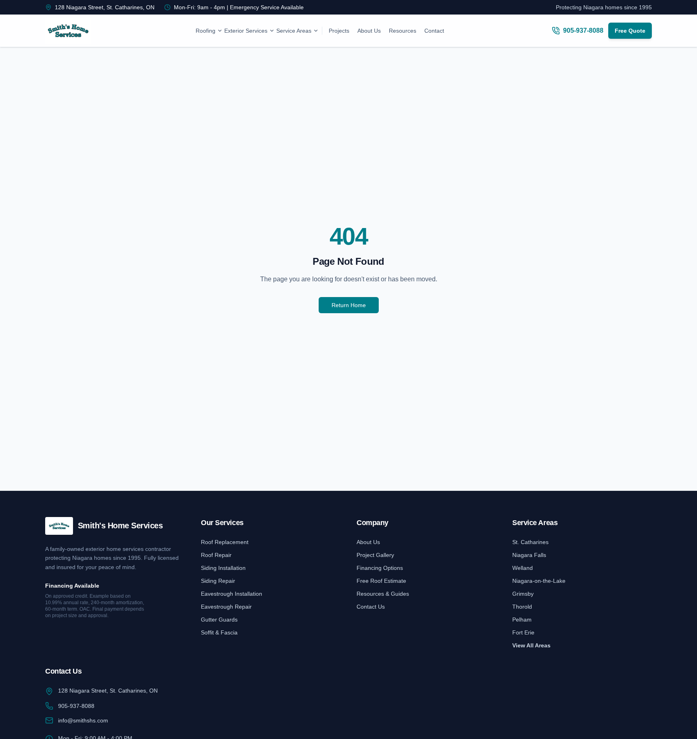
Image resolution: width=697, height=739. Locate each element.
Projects (339, 30)
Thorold (522, 606)
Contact (434, 30)
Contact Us (371, 606)
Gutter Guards (219, 619)
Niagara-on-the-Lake (539, 581)
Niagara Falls (529, 555)
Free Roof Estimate (381, 581)
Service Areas (293, 30)
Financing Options (380, 568)
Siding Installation (223, 568)
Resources (402, 30)
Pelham (522, 619)
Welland (522, 568)
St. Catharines (530, 542)
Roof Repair (216, 555)
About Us (369, 30)
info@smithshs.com (83, 720)
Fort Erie (523, 632)
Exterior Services (245, 30)
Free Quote (630, 30)
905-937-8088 (76, 706)
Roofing (205, 30)
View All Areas (531, 645)
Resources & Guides (383, 593)
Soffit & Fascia (219, 632)
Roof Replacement (224, 542)
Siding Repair (218, 581)
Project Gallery (375, 555)
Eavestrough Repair (226, 606)
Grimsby (523, 593)
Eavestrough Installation (231, 593)
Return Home (349, 305)
